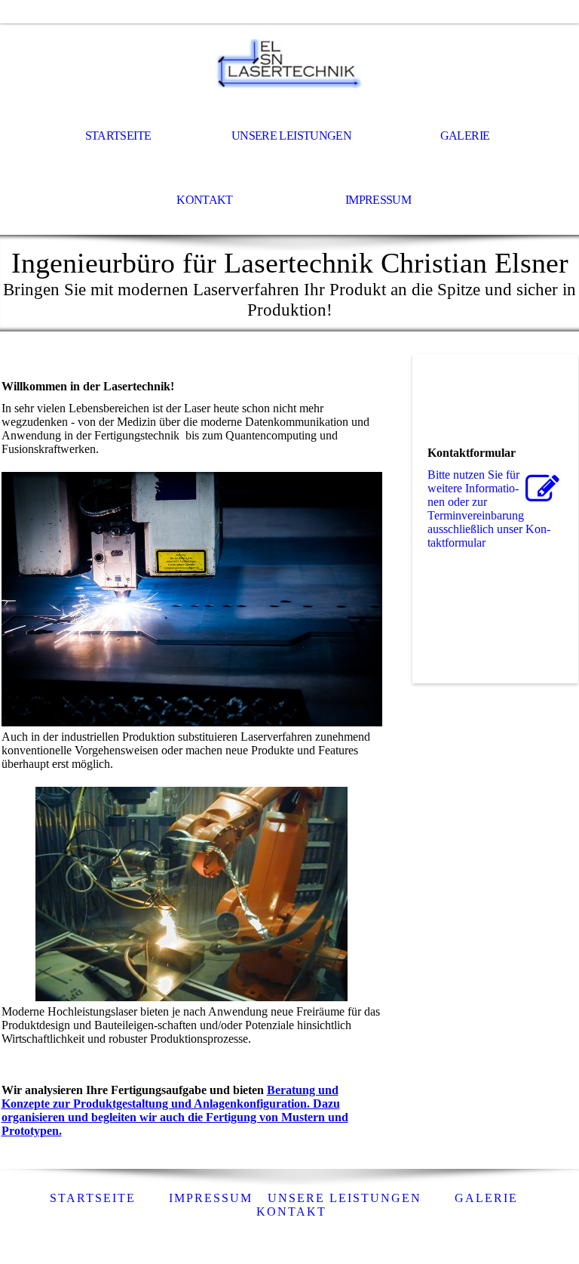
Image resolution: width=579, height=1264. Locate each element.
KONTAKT (204, 199)
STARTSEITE (118, 135)
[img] (289, 64)
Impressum (378, 199)
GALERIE (465, 135)
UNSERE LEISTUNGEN (291, 135)
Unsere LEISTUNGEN (344, 1198)
